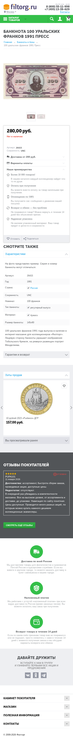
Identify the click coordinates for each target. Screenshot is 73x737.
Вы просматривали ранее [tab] (21, 440)
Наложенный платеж (36, 597)
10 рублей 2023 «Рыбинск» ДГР (22, 418)
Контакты (65, 12)
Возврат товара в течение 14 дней (36, 631)
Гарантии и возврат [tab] (17, 354)
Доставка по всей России (36, 561)
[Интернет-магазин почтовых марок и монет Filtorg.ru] (19, 7)
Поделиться (33, 239)
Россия (34, 288)
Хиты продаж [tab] (13, 375)
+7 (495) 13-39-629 (57, 9)
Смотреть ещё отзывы (19, 525)
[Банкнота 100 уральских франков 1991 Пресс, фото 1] (36, 81)
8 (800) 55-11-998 (58, 6)
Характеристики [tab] (15, 254)
